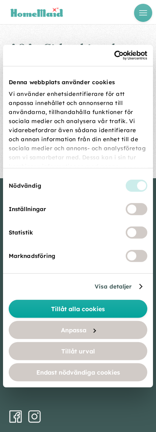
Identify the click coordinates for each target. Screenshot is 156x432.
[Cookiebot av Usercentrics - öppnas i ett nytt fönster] (114, 55)
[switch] (136, 209)
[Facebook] (15, 416)
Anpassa (73, 329)
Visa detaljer (113, 286)
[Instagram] (34, 416)
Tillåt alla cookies (78, 308)
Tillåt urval (78, 351)
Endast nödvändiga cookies (78, 372)
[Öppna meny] (143, 13)
